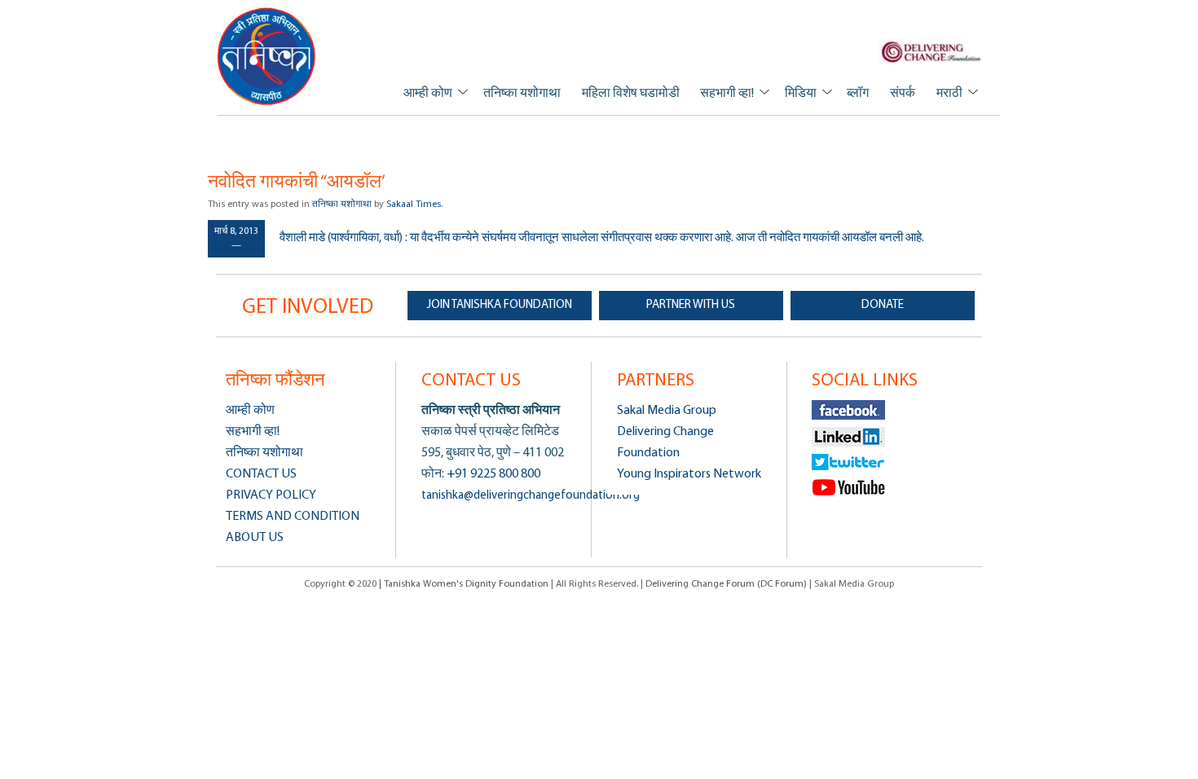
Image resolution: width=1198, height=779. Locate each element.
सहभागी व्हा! (727, 93)
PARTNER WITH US (690, 305)
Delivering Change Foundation (665, 442)
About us (255, 537)
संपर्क (902, 93)
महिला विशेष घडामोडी (631, 93)
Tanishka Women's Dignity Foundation (267, 56)
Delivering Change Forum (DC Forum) (726, 584)
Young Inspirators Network (689, 474)
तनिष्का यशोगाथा (522, 93)
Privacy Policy (271, 495)
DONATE (882, 305)
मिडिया (801, 93)
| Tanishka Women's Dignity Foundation (465, 584)
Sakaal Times (413, 204)
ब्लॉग (858, 93)
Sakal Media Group (666, 410)
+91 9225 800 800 (492, 474)
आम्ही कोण (427, 93)
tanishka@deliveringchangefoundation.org (530, 496)
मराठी (949, 93)
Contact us (261, 474)
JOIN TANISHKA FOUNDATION (499, 305)
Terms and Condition (292, 516)
